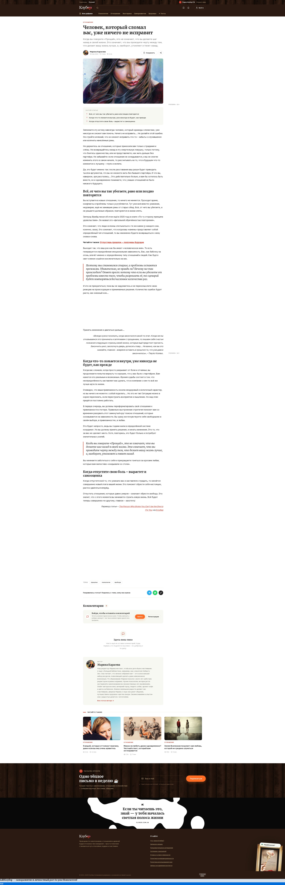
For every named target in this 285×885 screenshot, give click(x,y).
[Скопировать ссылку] (161, 592)
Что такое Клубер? (157, 840)
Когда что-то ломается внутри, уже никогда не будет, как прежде (117, 118)
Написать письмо (156, 844)
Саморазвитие (140, 13)
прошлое (94, 582)
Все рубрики (87, 13)
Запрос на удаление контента (161, 865)
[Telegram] (149, 592)
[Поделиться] (160, 52)
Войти (139, 617)
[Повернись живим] (202, 875)
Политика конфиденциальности (162, 858)
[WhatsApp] (155, 592)
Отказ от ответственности (160, 855)
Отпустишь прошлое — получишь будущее (122, 242)
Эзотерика (127, 13)
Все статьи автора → (105, 700)
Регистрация (153, 617)
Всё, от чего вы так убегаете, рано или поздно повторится (114, 114)
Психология (103, 13)
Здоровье (152, 13)
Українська (83, 2)
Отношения (115, 13)
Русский (92, 2)
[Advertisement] (123, 312)
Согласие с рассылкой (158, 851)
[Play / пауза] (180, 2)
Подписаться (196, 778)
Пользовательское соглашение (161, 848)
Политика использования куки (161, 862)
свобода (118, 582)
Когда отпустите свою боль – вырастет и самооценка (112, 121)
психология (106, 582)
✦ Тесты (162, 13)
